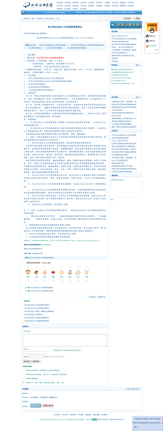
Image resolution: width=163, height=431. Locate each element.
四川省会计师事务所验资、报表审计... (124, 149)
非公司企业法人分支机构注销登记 (41, 287)
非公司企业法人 (49, 18)
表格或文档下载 (37, 253)
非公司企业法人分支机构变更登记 (42, 258)
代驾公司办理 (116, 116)
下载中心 (75, 9)
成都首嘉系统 (69, 38)
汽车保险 (107, 6)
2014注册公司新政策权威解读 (122, 124)
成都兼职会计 (53, 397)
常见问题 (115, 6)
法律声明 (73, 415)
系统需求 (115, 58)
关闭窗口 (92, 297)
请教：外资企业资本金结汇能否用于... (124, 127)
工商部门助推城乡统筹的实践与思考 (124, 143)
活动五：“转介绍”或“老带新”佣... (123, 47)
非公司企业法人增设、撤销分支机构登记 (39, 311)
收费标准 (123, 6)
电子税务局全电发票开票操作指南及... (124, 44)
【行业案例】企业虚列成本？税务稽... (124, 50)
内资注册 (60, 3)
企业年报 (83, 3)
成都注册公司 (37, 249)
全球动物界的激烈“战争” (120, 155)
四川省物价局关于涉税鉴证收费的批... (124, 152)
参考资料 (75, 3)
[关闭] (162, 423)
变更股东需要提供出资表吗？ (122, 121)
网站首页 (79, 12)
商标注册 (75, 6)
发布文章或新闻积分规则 (120, 41)
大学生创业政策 (117, 110)
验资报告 (123, 3)
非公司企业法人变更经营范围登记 (36, 321)
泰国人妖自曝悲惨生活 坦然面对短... (124, 146)
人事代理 (83, 6)
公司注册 (87, 12)
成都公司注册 (28, 249)
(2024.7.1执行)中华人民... (120, 36)
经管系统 (83, 9)
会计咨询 (115, 3)
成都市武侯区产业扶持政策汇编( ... (123, 55)
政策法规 (67, 6)
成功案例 (99, 6)
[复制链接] (42, 33)
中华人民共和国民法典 (119, 53)
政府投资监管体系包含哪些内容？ (123, 113)
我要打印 (102, 297)
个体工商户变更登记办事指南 (122, 172)
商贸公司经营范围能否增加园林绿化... (124, 104)
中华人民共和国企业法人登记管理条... (124, 39)
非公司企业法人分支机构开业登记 (41, 291)
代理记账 (91, 3)
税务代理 (99, 3)
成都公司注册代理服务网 (32, 245)
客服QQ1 (152, 36)
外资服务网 (43, 397)
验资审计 (102, 12)
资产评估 (60, 6)
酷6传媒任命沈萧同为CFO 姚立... (123, 166)
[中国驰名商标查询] (47, 407)
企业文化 (65, 415)
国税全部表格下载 (118, 163)
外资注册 (67, 3)
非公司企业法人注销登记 (33, 314)
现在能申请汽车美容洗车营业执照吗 (124, 107)
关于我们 (57, 415)
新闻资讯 (132, 12)
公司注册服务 (34, 397)
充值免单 (115, 61)
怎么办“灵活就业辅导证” (120, 160)
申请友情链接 (130, 389)
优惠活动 (60, 9)
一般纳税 (107, 3)
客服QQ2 (152, 41)
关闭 (156, 50)
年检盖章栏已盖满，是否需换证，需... (124, 102)
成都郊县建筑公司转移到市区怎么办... (124, 118)
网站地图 (96, 415)
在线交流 (131, 6)
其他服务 (91, 6)
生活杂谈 (67, 9)
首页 (33, 18)
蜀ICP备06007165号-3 (116, 419)
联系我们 (88, 415)
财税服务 (94, 12)
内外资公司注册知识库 (31, 33)
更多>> (138, 65)
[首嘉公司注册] (35, 407)
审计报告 (131, 3)
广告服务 (81, 415)
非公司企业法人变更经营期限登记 (36, 318)
